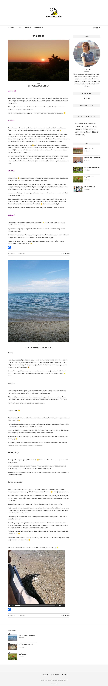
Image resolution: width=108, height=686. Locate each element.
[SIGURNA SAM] (78, 151)
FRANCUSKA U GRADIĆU (92, 158)
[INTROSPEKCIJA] (78, 189)
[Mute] (60, 605)
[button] (36, 578)
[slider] (35, 605)
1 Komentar (22, 615)
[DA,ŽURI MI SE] (78, 179)
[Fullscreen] (62, 605)
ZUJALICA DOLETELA (38, 86)
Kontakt (28, 27)
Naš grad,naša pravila (29, 498)
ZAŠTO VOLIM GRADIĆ (26, 644)
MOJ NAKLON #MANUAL (92, 167)
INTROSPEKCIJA (89, 186)
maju (57, 130)
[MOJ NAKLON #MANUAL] (78, 170)
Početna (11, 27)
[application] (36, 578)
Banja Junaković (54, 134)
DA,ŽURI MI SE (88, 177)
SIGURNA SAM (88, 148)
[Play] (10, 605)
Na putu (38, 83)
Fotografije (38, 27)
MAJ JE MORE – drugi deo (38, 347)
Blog (19, 27)
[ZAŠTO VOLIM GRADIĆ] (12, 647)
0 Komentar (22, 253)
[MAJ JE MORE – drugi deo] (12, 637)
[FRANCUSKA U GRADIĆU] (78, 160)
